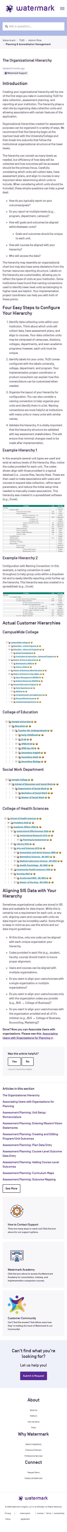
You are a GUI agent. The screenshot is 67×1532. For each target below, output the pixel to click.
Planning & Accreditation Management (28, 44)
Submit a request (33, 1376)
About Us (33, 1410)
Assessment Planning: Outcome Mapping (29, 1179)
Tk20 (22, 40)
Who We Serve (33, 1422)
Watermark (9, 40)
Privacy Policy (8, 1516)
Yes (14, 1061)
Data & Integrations (33, 1444)
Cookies (40, 1513)
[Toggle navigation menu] (62, 8)
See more (11, 1188)
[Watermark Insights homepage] (33, 1498)
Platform (33, 1416)
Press (33, 1427)
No (27, 1061)
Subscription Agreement (25, 1516)
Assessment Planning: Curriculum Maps (28, 1173)
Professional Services (33, 1456)
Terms (48, 1513)
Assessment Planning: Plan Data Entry (27, 1145)
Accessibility (59, 1513)
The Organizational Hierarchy (21, 1095)
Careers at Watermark (33, 1478)
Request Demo (34, 1472)
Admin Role (35, 40)
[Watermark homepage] (31, 8)
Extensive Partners (33, 1450)
